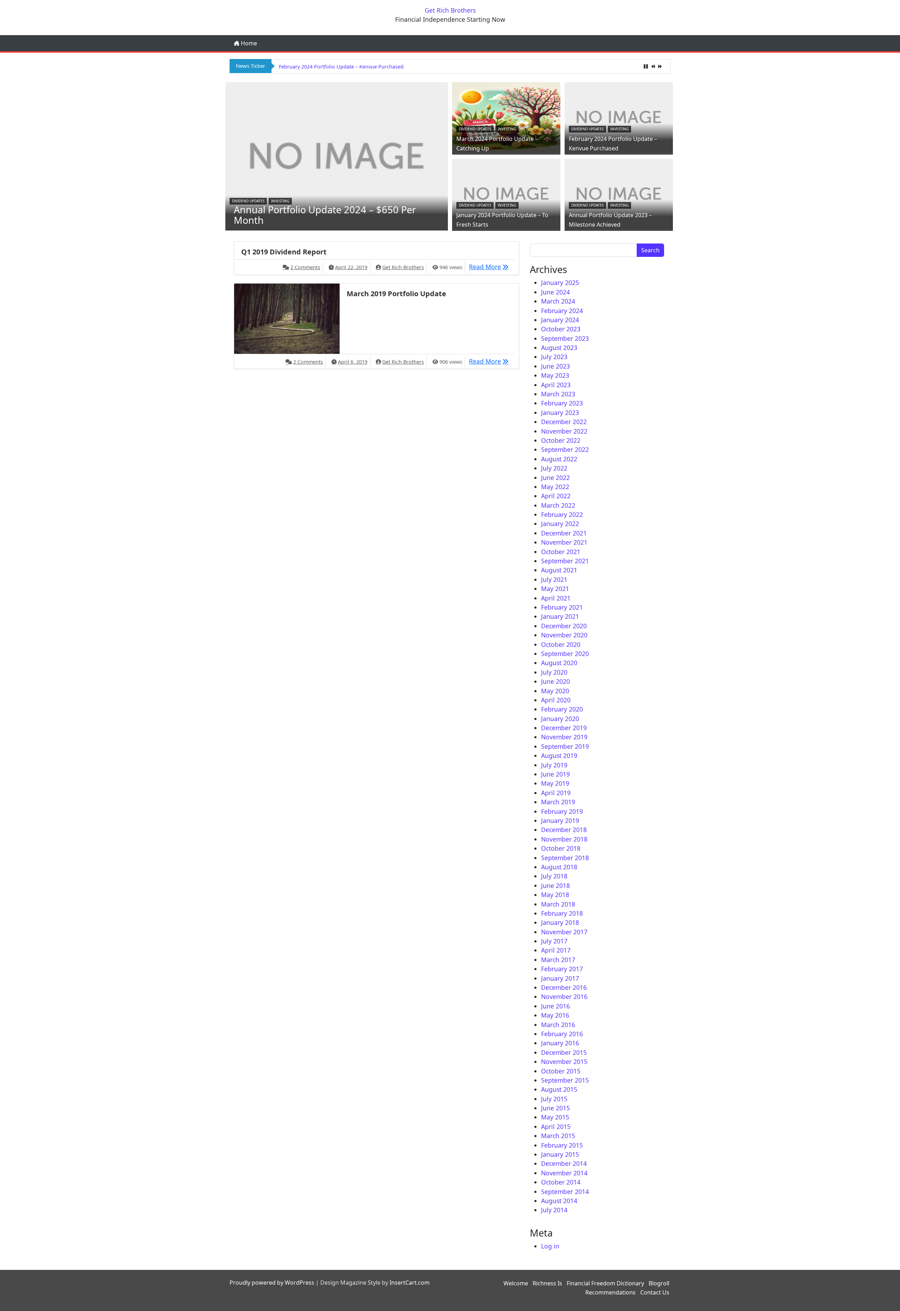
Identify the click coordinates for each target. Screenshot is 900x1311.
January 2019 (560, 820)
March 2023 (558, 394)
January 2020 (560, 718)
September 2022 (565, 449)
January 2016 (560, 1043)
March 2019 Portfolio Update (396, 293)
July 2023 (554, 356)
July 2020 (554, 672)
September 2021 (565, 561)
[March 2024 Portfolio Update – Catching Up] (506, 116)
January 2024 (560, 320)
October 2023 (560, 329)
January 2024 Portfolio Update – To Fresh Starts (335, 66)
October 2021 (560, 551)
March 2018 (558, 904)
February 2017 (562, 969)
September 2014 (565, 1191)
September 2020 (565, 653)
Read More (490, 266)
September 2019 (565, 746)
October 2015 (560, 1071)
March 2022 (558, 505)
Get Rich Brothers (450, 10)
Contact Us (654, 1292)
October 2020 (560, 644)
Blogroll (659, 1283)
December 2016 (564, 987)
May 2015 (555, 1117)
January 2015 (560, 1154)
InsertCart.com (410, 1282)
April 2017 (556, 950)
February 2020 (562, 709)
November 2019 (564, 737)
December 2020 (564, 626)
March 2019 (558, 802)
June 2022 (555, 477)
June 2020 (555, 681)
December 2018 (564, 829)
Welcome (515, 1283)
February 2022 (562, 514)
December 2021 (564, 533)
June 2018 (555, 885)
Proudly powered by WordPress (272, 1282)
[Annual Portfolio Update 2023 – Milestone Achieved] (619, 193)
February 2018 (562, 913)
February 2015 (562, 1145)
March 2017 (558, 959)
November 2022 (564, 431)
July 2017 (554, 941)
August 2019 (559, 755)
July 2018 (554, 876)
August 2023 (559, 347)
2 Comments (305, 267)
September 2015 (565, 1080)
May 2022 (555, 486)
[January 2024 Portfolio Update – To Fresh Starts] (506, 193)
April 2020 (556, 700)
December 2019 (564, 727)
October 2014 (560, 1182)
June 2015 (555, 1108)
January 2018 (560, 922)
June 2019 (555, 774)
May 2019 (555, 783)
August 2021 (559, 570)
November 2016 (564, 996)
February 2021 (562, 607)
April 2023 (556, 385)
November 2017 (564, 932)
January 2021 (560, 616)
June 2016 (555, 1006)
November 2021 (564, 542)
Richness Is (547, 1283)
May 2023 (555, 375)
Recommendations (610, 1292)
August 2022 (559, 459)
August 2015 (559, 1089)
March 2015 (558, 1135)
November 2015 (564, 1061)
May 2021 (555, 588)
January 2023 (560, 412)
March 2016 (558, 1024)
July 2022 (554, 468)
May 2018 (555, 894)
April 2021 (556, 598)
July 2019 (554, 765)
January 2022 (560, 523)
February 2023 (562, 403)
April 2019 (556, 792)
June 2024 (555, 292)
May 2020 (555, 691)
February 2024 (562, 310)
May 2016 (555, 1015)
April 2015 (556, 1126)
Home (248, 43)
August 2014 (559, 1200)
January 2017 (560, 978)
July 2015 (554, 1099)
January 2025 (560, 282)
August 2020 (559, 662)
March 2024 (558, 301)
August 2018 (559, 867)
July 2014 (554, 1210)
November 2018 (564, 839)
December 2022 (564, 421)
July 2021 (554, 579)
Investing (280, 201)
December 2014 (564, 1163)
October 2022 (560, 440)
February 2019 (562, 811)
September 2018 (565, 858)
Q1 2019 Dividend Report (284, 252)
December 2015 (564, 1052)
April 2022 (556, 496)
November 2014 (564, 1173)
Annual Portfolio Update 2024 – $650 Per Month (325, 215)
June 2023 (555, 366)
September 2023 (565, 338)
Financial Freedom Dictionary (605, 1283)
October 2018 (560, 848)
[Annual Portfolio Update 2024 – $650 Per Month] (336, 155)
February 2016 (562, 1034)
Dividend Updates (248, 201)
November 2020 (564, 635)
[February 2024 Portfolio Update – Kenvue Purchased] (619, 116)
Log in (550, 1246)
